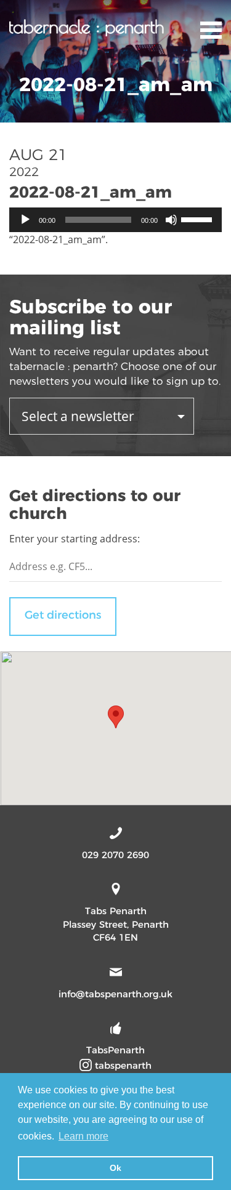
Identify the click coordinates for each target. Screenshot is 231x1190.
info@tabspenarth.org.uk (115, 994)
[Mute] (171, 220)
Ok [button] (115, 1168)
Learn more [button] (83, 1136)
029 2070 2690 (115, 855)
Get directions (63, 615)
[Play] (25, 220)
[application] (115, 219)
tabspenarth (122, 1065)
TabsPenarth (115, 1050)
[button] (116, 717)
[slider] (198, 218)
